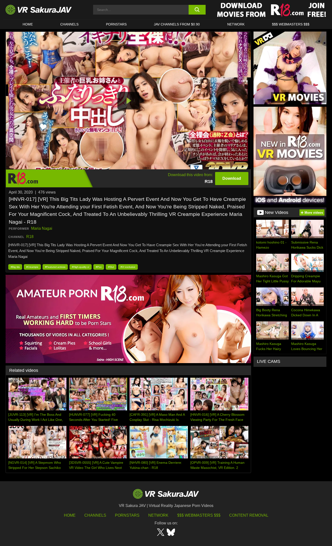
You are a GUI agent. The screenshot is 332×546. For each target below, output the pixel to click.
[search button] (197, 10)
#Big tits (15, 267)
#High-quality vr (80, 267)
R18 (30, 237)
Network (236, 24)
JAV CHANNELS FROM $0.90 (177, 24)
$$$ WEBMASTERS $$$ (290, 24)
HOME (28, 24)
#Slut (111, 267)
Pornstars (116, 24)
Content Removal (248, 515)
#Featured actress (55, 267)
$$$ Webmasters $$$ (198, 515)
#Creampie (32, 267)
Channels (69, 24)
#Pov (99, 267)
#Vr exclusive (128, 267)
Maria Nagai (41, 228)
